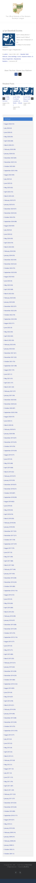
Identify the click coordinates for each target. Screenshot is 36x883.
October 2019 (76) (9, 446)
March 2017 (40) (9, 565)
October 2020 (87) (9, 408)
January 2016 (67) (9, 620)
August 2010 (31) (9, 820)
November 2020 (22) (10, 404)
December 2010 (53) (10, 803)
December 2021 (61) (10, 353)
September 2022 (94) (10, 319)
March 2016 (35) (9, 612)
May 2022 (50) (8, 332)
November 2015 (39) (10, 629)
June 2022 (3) (8, 327)
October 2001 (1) (9, 853)
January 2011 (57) (9, 798)
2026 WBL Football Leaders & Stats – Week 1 (17, 101)
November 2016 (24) (10, 582)
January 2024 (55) (9, 255)
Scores (19, 56)
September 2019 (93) (10, 450)
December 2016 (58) (10, 578)
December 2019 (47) (10, 438)
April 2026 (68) (8, 141)
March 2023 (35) (9, 293)
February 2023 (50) (9, 298)
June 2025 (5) (8, 183)
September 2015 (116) (10, 637)
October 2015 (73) (9, 633)
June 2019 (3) (8, 459)
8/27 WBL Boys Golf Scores (6, 99)
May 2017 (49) (8, 556)
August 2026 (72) (9, 124)
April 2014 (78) (8, 701)
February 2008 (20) (9, 841)
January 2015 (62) (9, 667)
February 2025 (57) (9, 200)
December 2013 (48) (10, 718)
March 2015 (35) (9, 658)
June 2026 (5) (8, 132)
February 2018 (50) (9, 523)
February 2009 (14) (9, 832)
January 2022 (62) (9, 349)
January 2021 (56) (9, 395)
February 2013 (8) (9, 760)
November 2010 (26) (10, 807)
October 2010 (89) (9, 811)
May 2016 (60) (8, 603)
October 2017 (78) (9, 539)
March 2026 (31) (9, 145)
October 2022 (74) (9, 315)
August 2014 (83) (9, 688)
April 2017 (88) (8, 561)
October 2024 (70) (9, 217)
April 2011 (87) (8, 786)
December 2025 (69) (10, 158)
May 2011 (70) (8, 781)
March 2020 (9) (8, 425)
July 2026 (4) (8, 128)
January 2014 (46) (9, 713)
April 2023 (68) (8, 289)
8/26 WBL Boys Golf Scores (27, 99)
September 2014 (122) (10, 684)
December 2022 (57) (10, 306)
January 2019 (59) (9, 480)
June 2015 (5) (8, 646)
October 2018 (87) (9, 493)
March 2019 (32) (9, 472)
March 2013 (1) (8, 756)
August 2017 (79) (9, 548)
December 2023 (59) (10, 259)
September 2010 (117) (10, 815)
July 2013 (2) (8, 739)
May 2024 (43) (8, 238)
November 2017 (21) (10, 535)
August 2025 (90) (9, 175)
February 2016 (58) (9, 616)
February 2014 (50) (9, 709)
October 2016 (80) (9, 586)
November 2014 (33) (10, 675)
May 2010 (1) (8, 824)
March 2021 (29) (9, 387)
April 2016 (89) (8, 607)
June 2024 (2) (8, 234)
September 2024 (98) (10, 221)
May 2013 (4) (8, 747)
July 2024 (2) (8, 230)
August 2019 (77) (9, 455)
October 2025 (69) (9, 166)
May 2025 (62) (8, 187)
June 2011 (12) (8, 777)
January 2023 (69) (9, 302)
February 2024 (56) (9, 251)
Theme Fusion (28, 865)
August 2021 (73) (9, 370)
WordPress (26, 867)
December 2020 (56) (10, 399)
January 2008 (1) (9, 845)
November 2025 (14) (10, 162)
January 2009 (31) (9, 836)
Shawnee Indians (26, 56)
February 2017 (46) (9, 569)
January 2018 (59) (9, 527)
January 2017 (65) (9, 573)
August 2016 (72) (9, 595)
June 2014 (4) (8, 692)
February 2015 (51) (9, 663)
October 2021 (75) (9, 361)
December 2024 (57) (10, 209)
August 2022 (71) (9, 323)
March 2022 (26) (9, 340)
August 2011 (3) (8, 769)
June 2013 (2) (8, 743)
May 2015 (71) (8, 650)
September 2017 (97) (10, 544)
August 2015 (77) (9, 641)
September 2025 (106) (10, 170)
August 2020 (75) (9, 416)
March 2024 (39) (9, 247)
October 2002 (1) (9, 849)
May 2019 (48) (8, 463)
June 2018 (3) (8, 506)
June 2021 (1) (8, 374)
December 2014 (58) (10, 671)
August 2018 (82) (9, 501)
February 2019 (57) (9, 476)
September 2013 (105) (10, 730)
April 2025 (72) (8, 192)
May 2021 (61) (8, 378)
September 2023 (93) (10, 272)
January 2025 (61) (9, 204)
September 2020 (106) (10, 412)
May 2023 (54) (8, 285)
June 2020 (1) (8, 421)
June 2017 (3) (8, 552)
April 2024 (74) (8, 243)
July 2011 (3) (8, 773)
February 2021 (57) (9, 391)
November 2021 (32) (10, 357)
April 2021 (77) (8, 383)
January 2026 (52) (9, 153)
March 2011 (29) (9, 790)
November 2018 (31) (10, 489)
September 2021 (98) (10, 366)
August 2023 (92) (9, 276)
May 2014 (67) (8, 696)
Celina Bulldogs (12, 56)
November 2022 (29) (10, 310)
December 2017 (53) (10, 531)
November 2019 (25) (10, 442)
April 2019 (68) (8, 467)
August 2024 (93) (9, 226)
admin (6, 54)
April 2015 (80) (8, 654)
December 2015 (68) (10, 624)
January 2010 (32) (9, 828)
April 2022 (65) (8, 336)
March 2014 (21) (9, 705)
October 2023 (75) (9, 268)
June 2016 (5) (8, 599)
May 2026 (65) (8, 136)
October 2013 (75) (9, 726)
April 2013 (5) (8, 752)
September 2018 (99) (10, 497)
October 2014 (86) (9, 680)
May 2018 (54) (8, 510)
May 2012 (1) (8, 764)
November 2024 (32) (10, 213)
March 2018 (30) (9, 518)
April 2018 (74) (8, 514)
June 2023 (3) (8, 281)
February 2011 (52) (9, 794)
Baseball (23, 54)
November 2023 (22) (10, 264)
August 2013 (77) (9, 735)
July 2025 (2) (8, 179)
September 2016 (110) (10, 590)
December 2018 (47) (10, 484)
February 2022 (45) (9, 344)
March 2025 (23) (9, 196)
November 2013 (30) (10, 722)
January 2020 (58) (9, 433)
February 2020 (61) (9, 429)
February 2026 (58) (9, 149)
